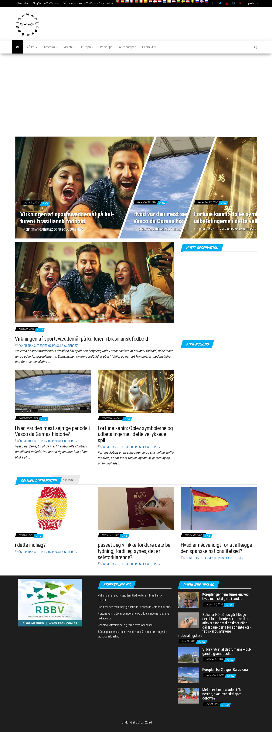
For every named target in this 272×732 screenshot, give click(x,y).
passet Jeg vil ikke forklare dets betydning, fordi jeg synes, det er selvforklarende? (135, 551)
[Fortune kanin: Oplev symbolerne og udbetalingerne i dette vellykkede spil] (136, 391)
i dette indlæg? (30, 545)
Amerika (50, 47)
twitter (220, 3)
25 (227, 660)
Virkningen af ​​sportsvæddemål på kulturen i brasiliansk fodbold (67, 217)
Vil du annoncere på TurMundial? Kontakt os (88, 3)
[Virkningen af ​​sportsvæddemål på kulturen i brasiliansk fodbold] (94, 282)
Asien (68, 47)
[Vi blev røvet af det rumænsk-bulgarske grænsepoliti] (188, 655)
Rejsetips (106, 47)
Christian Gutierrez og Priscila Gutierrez (54, 229)
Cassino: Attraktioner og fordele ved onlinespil (125, 625)
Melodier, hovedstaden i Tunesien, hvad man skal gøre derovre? (222, 693)
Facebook (213, 3)
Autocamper (127, 47)
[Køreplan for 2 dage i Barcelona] (188, 675)
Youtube (226, 3)
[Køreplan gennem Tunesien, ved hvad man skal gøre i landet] (188, 600)
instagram (233, 3)
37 (227, 605)
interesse (240, 3)
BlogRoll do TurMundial (46, 3)
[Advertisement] (136, 95)
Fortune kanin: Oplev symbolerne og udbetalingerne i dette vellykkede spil (135, 434)
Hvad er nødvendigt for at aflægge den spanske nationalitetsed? (216, 548)
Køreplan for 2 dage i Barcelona (225, 669)
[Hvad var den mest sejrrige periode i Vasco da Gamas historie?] (53, 391)
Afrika (31, 47)
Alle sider (68, 479)
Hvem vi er (22, 3)
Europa (86, 47)
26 (199, 642)
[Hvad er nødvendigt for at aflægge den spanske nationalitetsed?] (219, 508)
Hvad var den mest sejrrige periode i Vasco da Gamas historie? (177, 217)
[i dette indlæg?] (53, 508)
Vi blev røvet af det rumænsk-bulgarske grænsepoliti (226, 651)
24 (228, 676)
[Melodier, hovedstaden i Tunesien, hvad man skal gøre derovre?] (188, 695)
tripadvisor (252, 3)
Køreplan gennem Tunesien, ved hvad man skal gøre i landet (225, 596)
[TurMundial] (17, 47)
